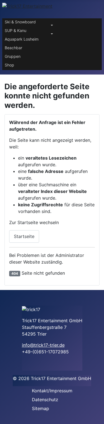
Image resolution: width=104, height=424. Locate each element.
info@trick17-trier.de (43, 345)
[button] (52, 22)
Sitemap (40, 408)
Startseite (24, 236)
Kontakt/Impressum (52, 390)
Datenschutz (45, 399)
